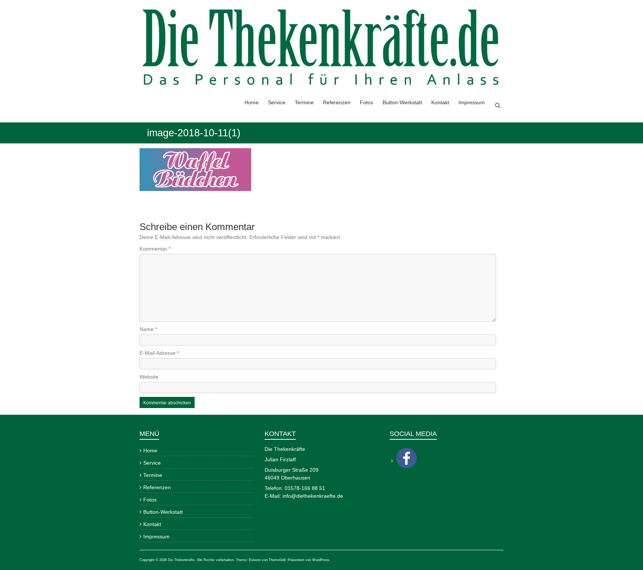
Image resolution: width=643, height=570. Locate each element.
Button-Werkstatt (402, 102)
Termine (304, 102)
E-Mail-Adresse (159, 353)
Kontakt (440, 102)
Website (149, 377)
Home (251, 102)
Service (276, 102)
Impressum (471, 102)
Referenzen (337, 102)
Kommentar (155, 249)
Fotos (366, 102)
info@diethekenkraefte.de (312, 496)
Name (148, 329)
